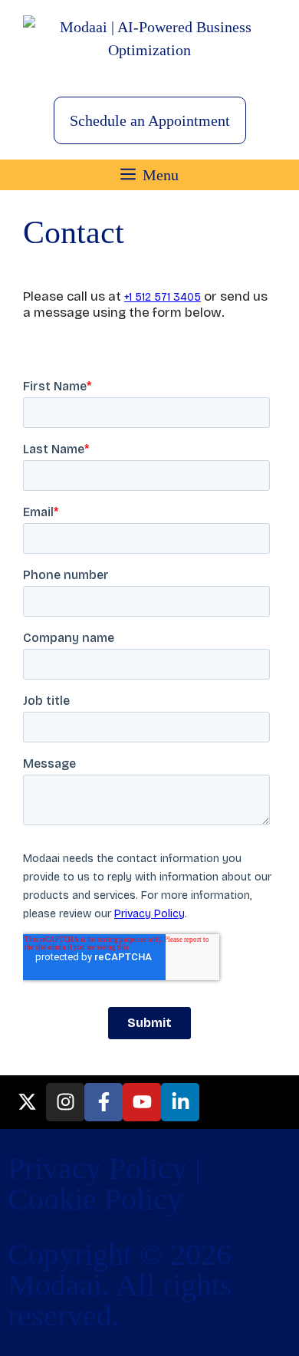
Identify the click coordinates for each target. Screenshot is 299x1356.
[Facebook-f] (103, 1102)
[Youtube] (142, 1102)
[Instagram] (65, 1102)
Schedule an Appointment (150, 120)
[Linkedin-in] (180, 1102)
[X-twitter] (27, 1102)
